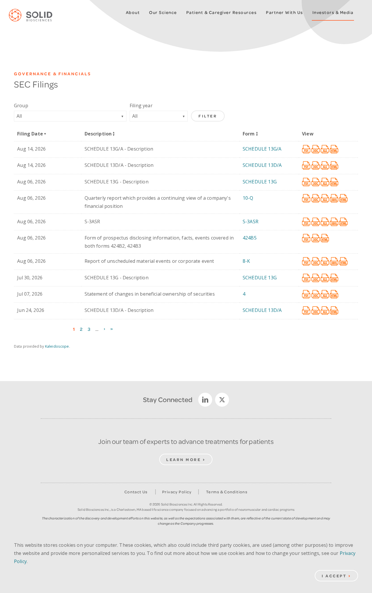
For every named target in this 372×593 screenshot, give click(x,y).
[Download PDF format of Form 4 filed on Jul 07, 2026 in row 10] (306, 294)
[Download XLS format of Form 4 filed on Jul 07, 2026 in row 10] (325, 294)
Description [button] (98, 134)
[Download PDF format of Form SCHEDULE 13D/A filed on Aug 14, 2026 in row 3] (306, 165)
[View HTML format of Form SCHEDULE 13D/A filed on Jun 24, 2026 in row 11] (334, 310)
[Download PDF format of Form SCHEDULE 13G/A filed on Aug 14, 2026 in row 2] (306, 149)
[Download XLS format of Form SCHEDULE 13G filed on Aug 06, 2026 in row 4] (325, 182)
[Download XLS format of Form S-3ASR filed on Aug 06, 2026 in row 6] (325, 222)
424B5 (250, 238)
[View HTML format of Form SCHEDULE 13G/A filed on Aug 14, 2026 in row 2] (334, 149)
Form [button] (249, 134)
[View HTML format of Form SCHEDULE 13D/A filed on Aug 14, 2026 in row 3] (334, 165)
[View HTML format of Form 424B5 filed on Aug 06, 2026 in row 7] (325, 238)
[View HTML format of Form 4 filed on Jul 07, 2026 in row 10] (334, 294)
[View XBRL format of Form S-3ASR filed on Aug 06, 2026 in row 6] (334, 222)
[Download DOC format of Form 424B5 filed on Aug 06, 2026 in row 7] (316, 238)
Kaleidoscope (57, 346)
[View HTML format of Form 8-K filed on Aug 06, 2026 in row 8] (343, 261)
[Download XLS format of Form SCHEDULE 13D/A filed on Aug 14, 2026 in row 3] (325, 165)
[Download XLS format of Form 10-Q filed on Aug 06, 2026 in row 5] (325, 198)
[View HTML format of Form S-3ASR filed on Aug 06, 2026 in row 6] (343, 222)
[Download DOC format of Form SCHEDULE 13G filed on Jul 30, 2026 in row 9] (316, 278)
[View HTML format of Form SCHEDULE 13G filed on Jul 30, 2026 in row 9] (334, 278)
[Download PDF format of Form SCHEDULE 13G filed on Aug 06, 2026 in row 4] (306, 182)
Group (21, 105)
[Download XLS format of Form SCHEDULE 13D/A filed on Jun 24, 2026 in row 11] (325, 310)
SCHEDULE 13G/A (262, 149)
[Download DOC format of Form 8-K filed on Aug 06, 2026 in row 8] (316, 261)
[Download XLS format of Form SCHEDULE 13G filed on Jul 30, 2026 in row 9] (325, 278)
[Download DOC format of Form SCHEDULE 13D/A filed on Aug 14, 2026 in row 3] (316, 165)
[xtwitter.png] (222, 400)
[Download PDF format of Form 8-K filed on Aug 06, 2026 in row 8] (306, 261)
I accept (334, 575)
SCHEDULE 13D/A (262, 165)
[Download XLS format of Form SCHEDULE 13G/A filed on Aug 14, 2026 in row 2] (325, 149)
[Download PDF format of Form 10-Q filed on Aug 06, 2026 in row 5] (306, 198)
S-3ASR (250, 221)
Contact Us (136, 491)
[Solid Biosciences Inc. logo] (35, 15)
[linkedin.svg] (205, 400)
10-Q (248, 198)
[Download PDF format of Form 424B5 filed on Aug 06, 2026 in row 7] (306, 238)
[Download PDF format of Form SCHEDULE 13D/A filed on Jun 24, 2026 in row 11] (306, 310)
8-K (246, 261)
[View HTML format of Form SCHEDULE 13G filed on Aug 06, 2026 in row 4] (334, 182)
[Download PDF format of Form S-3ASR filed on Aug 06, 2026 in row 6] (306, 222)
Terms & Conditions (227, 491)
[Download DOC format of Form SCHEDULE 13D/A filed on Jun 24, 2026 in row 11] (316, 310)
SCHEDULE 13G (260, 181)
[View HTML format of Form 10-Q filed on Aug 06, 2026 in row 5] (343, 198)
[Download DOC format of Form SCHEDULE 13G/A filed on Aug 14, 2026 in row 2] (316, 149)
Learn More (183, 459)
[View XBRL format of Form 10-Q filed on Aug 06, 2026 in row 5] (334, 198)
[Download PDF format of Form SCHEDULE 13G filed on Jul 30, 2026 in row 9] (306, 278)
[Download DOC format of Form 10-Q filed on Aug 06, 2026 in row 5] (316, 198)
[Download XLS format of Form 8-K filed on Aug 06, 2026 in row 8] (325, 261)
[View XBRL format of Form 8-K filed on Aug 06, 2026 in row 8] (334, 261)
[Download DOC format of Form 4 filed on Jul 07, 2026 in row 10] (316, 294)
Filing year (141, 105)
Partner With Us (284, 12)
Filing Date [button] (30, 134)
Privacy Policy (177, 491)
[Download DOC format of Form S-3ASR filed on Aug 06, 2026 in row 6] (316, 222)
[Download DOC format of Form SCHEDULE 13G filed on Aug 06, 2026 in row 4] (316, 182)
